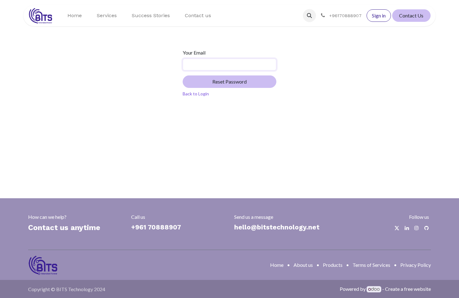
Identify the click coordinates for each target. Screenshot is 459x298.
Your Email (194, 52)
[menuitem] (74, 15)
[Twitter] (397, 228)
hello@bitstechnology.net (276, 227)
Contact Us (411, 15)
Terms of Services (371, 265)
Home (277, 265)
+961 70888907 (156, 227)
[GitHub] (426, 228)
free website (417, 289)
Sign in (379, 15)
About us (303, 265)
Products (333, 265)
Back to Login (196, 93)
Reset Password (229, 81)
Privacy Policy (415, 265)
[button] (309, 15)
